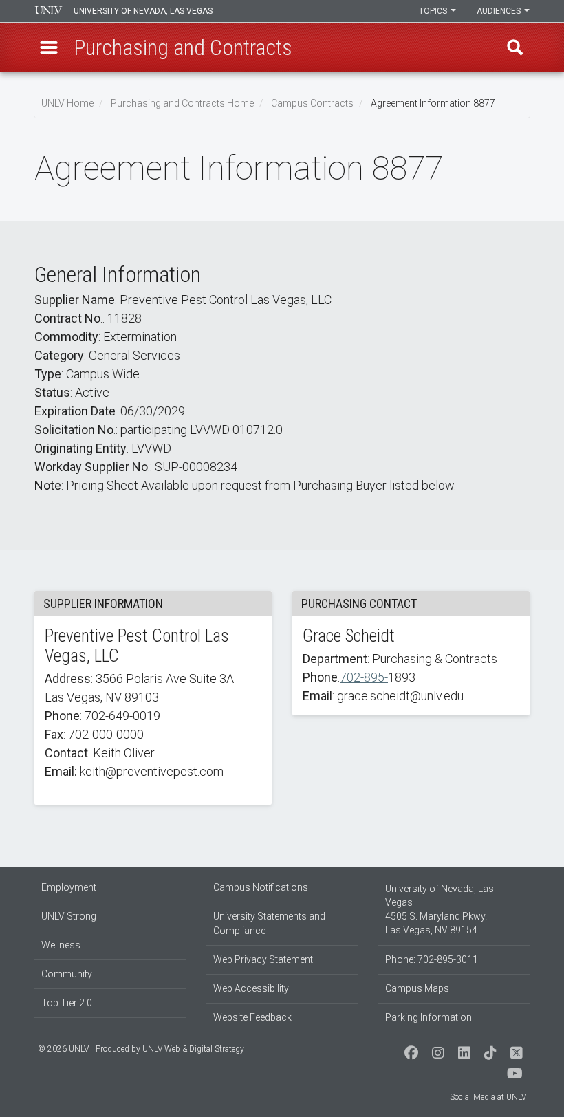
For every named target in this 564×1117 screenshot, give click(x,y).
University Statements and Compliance (269, 923)
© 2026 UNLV (63, 1049)
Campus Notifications (260, 887)
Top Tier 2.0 (66, 1002)
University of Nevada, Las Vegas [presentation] (143, 11)
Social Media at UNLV (488, 1097)
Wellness (60, 945)
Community (66, 973)
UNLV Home (67, 103)
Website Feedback (252, 1017)
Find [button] (515, 47)
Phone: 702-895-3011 (431, 959)
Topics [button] (434, 11)
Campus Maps (417, 988)
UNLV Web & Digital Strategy (193, 1049)
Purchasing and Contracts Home (182, 103)
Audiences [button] (500, 11)
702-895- (364, 677)
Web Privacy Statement (263, 959)
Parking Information (428, 1017)
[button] (49, 47)
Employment (68, 887)
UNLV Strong (68, 916)
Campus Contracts (312, 103)
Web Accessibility (251, 988)
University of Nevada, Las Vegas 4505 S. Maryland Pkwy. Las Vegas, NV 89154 (439, 909)
